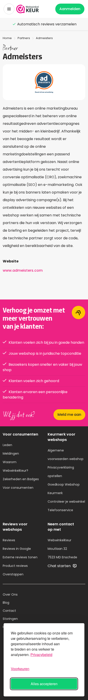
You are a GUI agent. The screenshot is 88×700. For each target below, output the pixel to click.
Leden (7, 445)
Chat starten (60, 565)
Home (7, 38)
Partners (24, 38)
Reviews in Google (17, 548)
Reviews (9, 540)
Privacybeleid (41, 654)
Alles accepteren (44, 683)
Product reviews (15, 566)
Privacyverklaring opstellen (61, 471)
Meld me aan (69, 414)
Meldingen (11, 453)
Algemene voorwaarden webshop (65, 454)
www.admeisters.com (23, 270)
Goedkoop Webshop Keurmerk (64, 488)
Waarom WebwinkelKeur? (15, 466)
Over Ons (10, 594)
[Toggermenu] (9, 9)
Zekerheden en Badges (21, 479)
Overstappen (13, 574)
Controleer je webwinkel (66, 501)
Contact (9, 610)
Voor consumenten (18, 487)
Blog (6, 602)
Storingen (10, 618)
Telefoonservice (60, 510)
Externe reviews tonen (20, 557)
